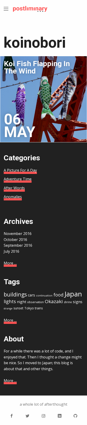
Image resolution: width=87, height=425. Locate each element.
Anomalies (13, 196)
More (10, 263)
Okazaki (54, 301)
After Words (14, 188)
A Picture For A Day (20, 170)
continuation (44, 295)
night (21, 301)
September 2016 (18, 245)
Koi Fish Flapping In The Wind (37, 67)
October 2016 (15, 239)
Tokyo (29, 308)
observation (35, 302)
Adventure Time (18, 179)
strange (8, 308)
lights (10, 301)
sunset (18, 308)
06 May (19, 126)
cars (31, 295)
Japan (73, 294)
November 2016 (18, 233)
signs (77, 301)
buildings (15, 294)
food (58, 295)
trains (39, 308)
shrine (68, 302)
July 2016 (11, 251)
